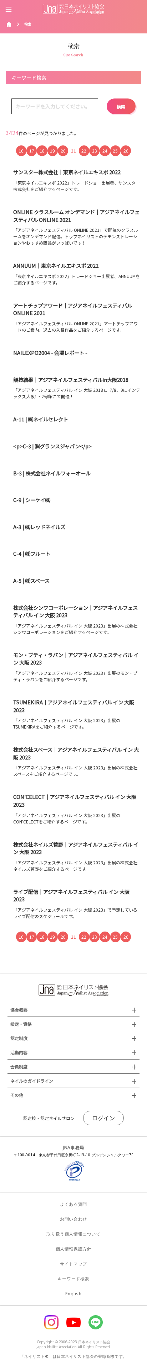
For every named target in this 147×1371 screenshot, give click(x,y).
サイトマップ (73, 1264)
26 (125, 151)
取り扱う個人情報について (73, 1234)
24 (104, 151)
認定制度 (18, 1038)
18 (42, 151)
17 (31, 151)
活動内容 (18, 1052)
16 (21, 151)
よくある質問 (73, 1204)
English (73, 1294)
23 (94, 151)
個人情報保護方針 (74, 1249)
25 (115, 151)
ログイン (103, 1118)
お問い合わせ (73, 1219)
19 (52, 151)
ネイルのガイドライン (31, 1081)
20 (63, 151)
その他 (16, 1095)
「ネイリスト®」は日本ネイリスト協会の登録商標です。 (73, 1356)
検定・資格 (21, 1024)
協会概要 (18, 1010)
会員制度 (18, 1066)
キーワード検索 (73, 1279)
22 (83, 151)
